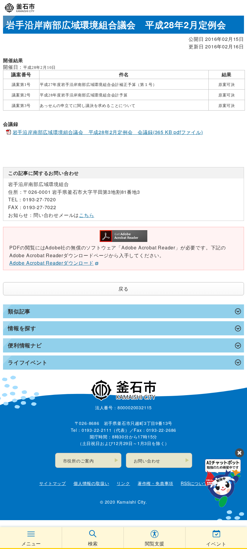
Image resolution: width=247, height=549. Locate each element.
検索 (93, 543)
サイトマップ (52, 483)
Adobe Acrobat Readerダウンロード (51, 262)
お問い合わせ (147, 461)
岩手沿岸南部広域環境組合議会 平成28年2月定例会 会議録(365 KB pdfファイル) (108, 132)
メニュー (31, 543)
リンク (123, 483)
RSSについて (194, 483)
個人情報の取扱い (91, 483)
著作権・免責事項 (155, 483)
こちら (86, 215)
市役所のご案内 (78, 461)
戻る (123, 288)
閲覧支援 (154, 543)
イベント (216, 543)
